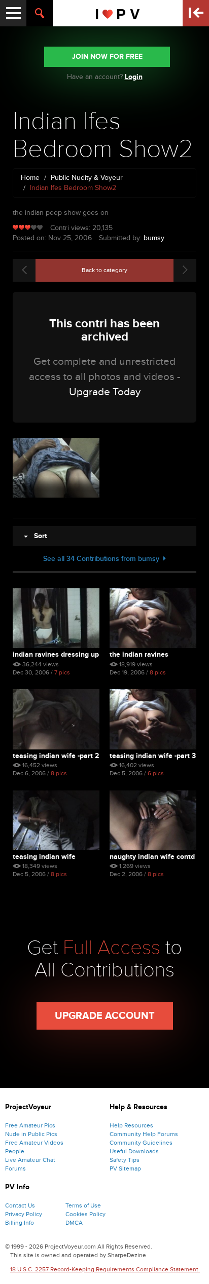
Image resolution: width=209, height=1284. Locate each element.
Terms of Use (83, 1205)
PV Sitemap (125, 1168)
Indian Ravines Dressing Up (56, 654)
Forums (15, 1168)
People (14, 1151)
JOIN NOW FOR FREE (107, 56)
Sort (37, 536)
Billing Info (19, 1222)
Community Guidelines (141, 1142)
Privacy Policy (23, 1214)
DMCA (74, 1222)
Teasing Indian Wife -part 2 (56, 756)
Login (134, 76)
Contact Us (20, 1205)
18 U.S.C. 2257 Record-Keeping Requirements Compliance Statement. (105, 1269)
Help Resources (131, 1125)
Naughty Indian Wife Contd (152, 856)
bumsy (154, 238)
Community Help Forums (144, 1134)
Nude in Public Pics (31, 1134)
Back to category (104, 270)
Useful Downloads (134, 1151)
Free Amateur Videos (34, 1142)
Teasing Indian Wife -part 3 (153, 756)
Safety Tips (125, 1159)
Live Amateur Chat (30, 1159)
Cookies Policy (85, 1214)
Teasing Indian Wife (44, 856)
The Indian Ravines (139, 654)
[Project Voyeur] (118, 13)
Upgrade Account (105, 1016)
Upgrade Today (105, 392)
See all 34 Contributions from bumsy (103, 558)
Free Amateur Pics (30, 1125)
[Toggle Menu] (13, 13)
